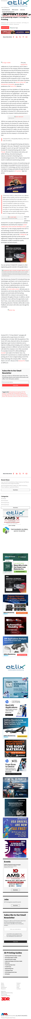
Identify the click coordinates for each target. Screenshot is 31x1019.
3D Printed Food (5, 502)
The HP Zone (8, 966)
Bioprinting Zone (9, 968)
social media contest (13, 289)
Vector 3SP (13, 86)
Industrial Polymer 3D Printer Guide (13, 961)
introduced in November (7, 84)
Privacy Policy (4, 1017)
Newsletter (4, 987)
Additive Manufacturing (7, 992)
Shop (18, 987)
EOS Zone (7, 963)
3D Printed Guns (5, 504)
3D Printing (24, 22)
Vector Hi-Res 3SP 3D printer (21, 396)
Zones (18, 984)
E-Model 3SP (22, 234)
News (2, 983)
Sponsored (16, 24)
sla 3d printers (19, 394)
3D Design (3, 498)
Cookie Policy (12, 1017)
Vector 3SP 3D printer (7, 396)
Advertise (22, 9)
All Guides (7, 974)
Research (3, 988)
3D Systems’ (17, 171)
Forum (18, 986)
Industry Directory (5, 995)
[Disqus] (15, 416)
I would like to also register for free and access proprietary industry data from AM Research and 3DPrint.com (14, 935)
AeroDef (3, 353)
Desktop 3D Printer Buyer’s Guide (13, 955)
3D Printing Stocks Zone (11, 972)
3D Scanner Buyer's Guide (11, 957)
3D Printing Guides (13, 952)
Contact (19, 988)
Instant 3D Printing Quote (8, 11)
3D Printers (18, 22)
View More (15, 490)
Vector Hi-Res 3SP (20, 82)
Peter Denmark (11, 394)
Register (7, 7)
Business (11, 24)
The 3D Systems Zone (10, 964)
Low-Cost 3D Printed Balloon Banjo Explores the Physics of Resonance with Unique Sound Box (15, 482)
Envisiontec (17, 393)
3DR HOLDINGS (11, 1015)
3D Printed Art (4, 500)
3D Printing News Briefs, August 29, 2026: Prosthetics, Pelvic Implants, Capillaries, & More (14, 486)
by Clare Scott (13, 22)
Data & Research (6, 9)
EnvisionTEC (24, 64)
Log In (2, 7)
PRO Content (15, 9)
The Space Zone (9, 970)
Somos (25, 394)
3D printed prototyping (15, 392)
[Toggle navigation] (2, 15)
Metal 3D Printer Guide (10, 959)
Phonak (3, 152)
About (2, 984)
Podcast (19, 983)
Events (2, 986)
